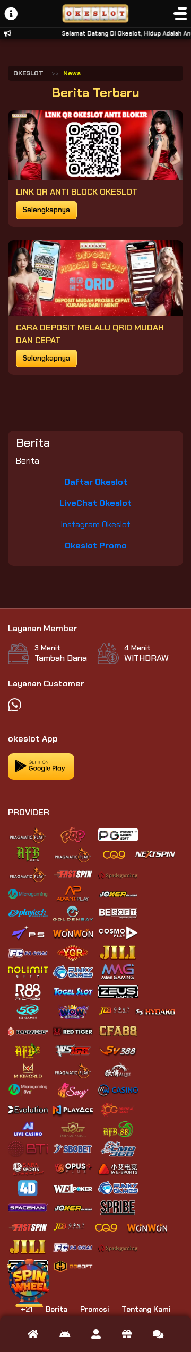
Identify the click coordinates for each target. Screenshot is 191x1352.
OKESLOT (28, 73)
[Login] (96, 1334)
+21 (27, 1309)
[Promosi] (127, 1334)
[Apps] (64, 1334)
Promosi (94, 1309)
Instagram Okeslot (95, 524)
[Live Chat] (158, 1334)
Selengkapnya (46, 209)
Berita (56, 1309)
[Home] (33, 1334)
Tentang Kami (145, 1309)
